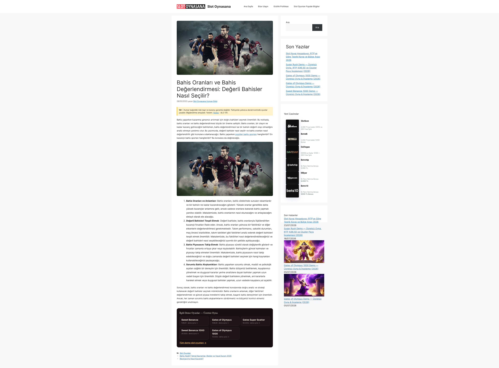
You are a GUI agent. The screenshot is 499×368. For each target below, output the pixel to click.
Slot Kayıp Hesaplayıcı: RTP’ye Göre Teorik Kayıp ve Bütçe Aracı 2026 (303, 56)
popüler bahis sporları (246, 134)
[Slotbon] (292, 132)
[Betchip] (292, 170)
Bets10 (304, 186)
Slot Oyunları (185, 353)
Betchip (305, 160)
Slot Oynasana (219, 6)
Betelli (304, 134)
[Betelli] (292, 144)
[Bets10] (292, 196)
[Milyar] (292, 183)
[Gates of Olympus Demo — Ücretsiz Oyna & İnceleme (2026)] (304, 295)
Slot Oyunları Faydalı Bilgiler (307, 6)
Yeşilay (216, 113)
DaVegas (305, 147)
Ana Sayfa (248, 6)
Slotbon (305, 121)
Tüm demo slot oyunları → (192, 343)
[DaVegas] (292, 157)
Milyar (304, 173)
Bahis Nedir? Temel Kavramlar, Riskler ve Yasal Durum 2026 (205, 356)
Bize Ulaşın (263, 6)
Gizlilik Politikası (281, 6)
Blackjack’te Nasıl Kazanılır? (191, 359)
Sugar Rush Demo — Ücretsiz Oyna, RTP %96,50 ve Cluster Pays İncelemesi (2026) (301, 67)
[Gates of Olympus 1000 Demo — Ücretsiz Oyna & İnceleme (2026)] (304, 262)
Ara (288, 22)
